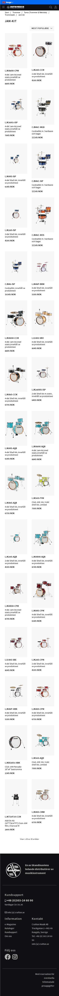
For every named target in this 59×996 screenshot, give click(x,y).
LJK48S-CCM (11, 394)
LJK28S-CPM (38, 659)
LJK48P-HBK (11, 709)
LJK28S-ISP (10, 230)
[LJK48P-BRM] (43, 272)
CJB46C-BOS (38, 235)
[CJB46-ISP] (16, 272)
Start (7, 12)
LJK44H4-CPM (12, 606)
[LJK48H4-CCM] (16, 326)
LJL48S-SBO (38, 338)
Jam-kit (21, 15)
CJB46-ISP (10, 284)
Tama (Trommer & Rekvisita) (35, 12)
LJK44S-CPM (38, 610)
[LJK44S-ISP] (16, 164)
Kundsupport (11, 932)
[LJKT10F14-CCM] (16, 805)
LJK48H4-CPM (12, 70)
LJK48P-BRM (38, 284)
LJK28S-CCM (38, 69)
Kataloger (9, 928)
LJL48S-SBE (10, 659)
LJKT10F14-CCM (13, 816)
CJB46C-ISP (37, 181)
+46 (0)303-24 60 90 (20, 900)
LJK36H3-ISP (11, 122)
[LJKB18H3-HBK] (16, 751)
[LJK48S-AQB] (16, 491)
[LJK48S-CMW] (43, 800)
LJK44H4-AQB (38, 556)
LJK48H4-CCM (12, 338)
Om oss (8, 936)
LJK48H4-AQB (38, 446)
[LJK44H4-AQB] (43, 545)
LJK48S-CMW (38, 812)
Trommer (16, 12)
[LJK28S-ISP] (16, 218)
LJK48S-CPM (38, 709)
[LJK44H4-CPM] (16, 594)
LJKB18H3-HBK (12, 762)
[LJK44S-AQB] (16, 436)
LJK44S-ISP (10, 176)
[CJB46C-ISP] (43, 169)
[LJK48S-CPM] (43, 697)
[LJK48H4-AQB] (43, 435)
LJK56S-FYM (38, 498)
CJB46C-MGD (38, 127)
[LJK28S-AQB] (16, 545)
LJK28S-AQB (11, 556)
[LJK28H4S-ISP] (43, 378)
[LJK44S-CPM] (43, 599)
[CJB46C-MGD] (43, 115)
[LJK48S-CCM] (16, 383)
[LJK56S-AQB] (43, 746)
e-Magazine (10, 924)
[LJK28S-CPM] (43, 648)
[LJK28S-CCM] (43, 58)
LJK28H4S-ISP (39, 389)
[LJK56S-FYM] (43, 486)
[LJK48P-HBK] (16, 697)
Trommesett (10, 15)
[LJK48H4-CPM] (16, 59)
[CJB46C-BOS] (43, 223)
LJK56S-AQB (38, 758)
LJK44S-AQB (11, 448)
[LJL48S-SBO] (43, 326)
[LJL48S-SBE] (16, 648)
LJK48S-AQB (11, 502)
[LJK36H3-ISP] (16, 111)
